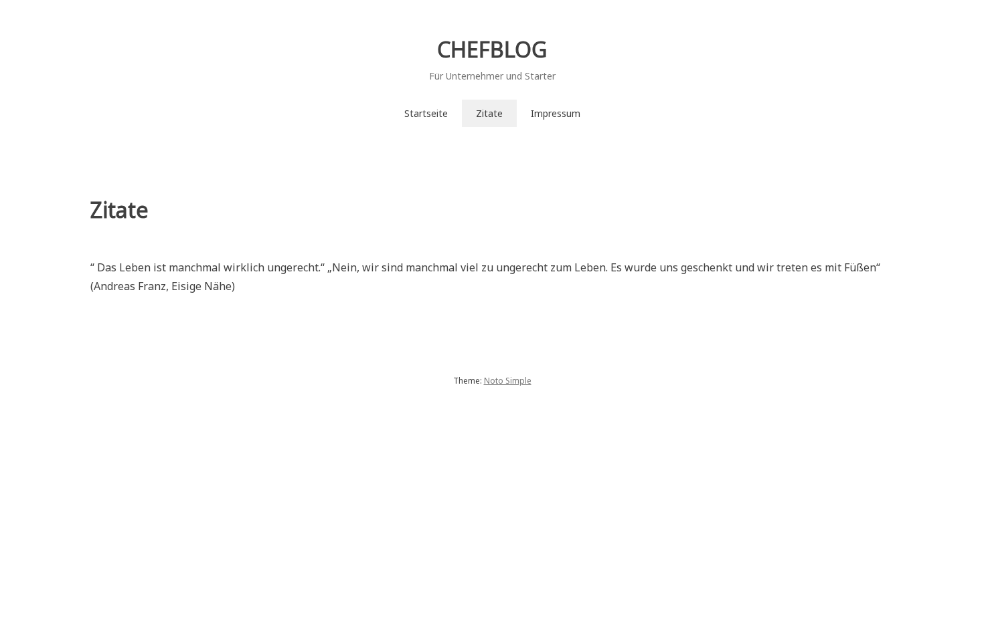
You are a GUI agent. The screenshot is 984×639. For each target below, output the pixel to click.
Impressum (555, 113)
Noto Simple (507, 380)
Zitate (489, 113)
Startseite (426, 113)
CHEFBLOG (492, 49)
